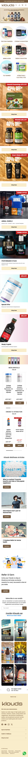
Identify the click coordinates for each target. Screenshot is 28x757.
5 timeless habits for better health (12, 541)
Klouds (6, 748)
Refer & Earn (11, 750)
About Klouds (4, 750)
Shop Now (14, 114)
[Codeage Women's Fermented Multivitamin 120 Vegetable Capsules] (19, 377)
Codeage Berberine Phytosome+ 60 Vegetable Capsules (8, 389)
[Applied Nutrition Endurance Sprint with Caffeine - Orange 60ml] (8, 421)
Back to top (13, 696)
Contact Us (12, 753)
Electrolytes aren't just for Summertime (12, 512)
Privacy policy (18, 750)
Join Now (5, 591)
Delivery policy (4, 752)
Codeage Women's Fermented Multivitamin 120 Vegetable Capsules (19, 390)
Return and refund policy (14, 752)
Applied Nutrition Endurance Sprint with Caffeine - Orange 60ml (8, 434)
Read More (6, 487)
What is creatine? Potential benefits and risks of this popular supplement (13, 481)
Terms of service (4, 753)
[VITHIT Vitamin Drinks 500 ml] (19, 421)
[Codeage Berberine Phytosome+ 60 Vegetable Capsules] (8, 377)
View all (14, 369)
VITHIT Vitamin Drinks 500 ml (19, 430)
